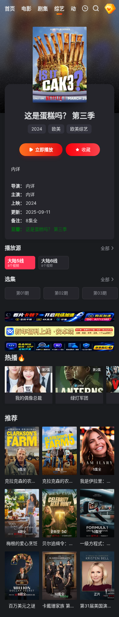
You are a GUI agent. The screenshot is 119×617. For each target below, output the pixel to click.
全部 (105, 248)
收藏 (86, 149)
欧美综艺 (79, 128)
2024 (36, 128)
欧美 (56, 128)
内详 (30, 185)
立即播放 (44, 149)
